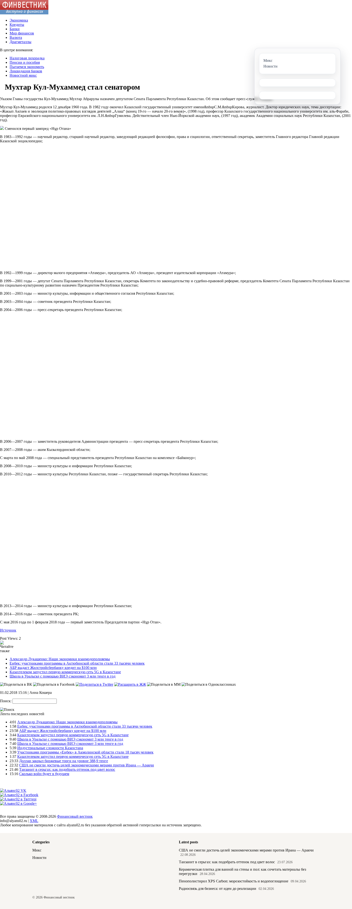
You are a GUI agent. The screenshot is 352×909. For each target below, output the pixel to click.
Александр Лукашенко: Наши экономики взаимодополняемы (60, 659)
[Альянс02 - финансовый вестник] (24, 13)
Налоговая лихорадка (27, 58)
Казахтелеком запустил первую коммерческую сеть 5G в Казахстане (65, 672)
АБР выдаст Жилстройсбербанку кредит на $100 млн (53, 668)
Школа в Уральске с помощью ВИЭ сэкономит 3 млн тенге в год (62, 676)
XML (34, 821)
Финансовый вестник (75, 816)
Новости (39, 858)
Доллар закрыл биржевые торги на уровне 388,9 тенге (63, 761)
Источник (8, 630)
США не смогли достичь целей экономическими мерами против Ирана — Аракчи (86, 765)
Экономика (19, 20)
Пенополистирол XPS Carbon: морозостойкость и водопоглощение (233, 881)
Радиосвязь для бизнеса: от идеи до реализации (217, 888)
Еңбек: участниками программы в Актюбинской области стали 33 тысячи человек (77, 663)
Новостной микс (23, 75)
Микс (36, 850)
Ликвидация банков (26, 71)
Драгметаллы (20, 42)
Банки (15, 29)
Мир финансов (22, 33)
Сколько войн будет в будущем (44, 774)
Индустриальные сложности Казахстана (50, 748)
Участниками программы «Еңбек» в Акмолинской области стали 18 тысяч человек (85, 752)
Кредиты (17, 25)
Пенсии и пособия (25, 62)
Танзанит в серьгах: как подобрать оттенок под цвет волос (67, 769)
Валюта (16, 37)
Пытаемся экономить (27, 67)
